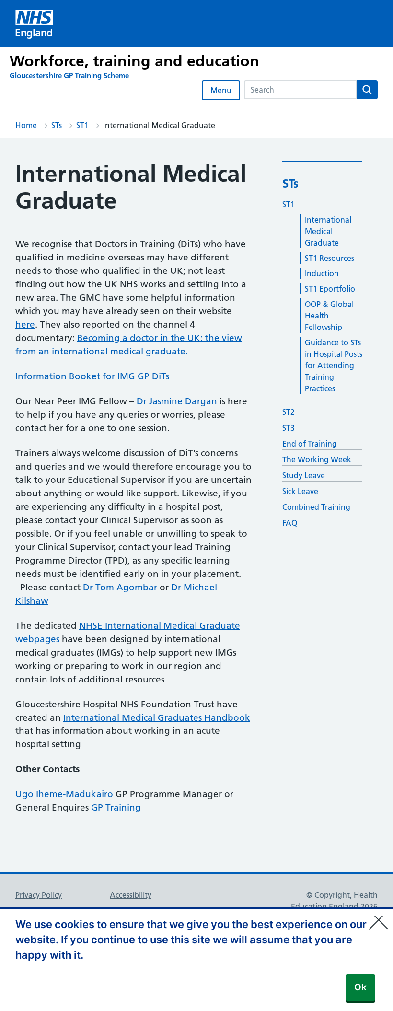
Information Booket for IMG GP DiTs (92, 376)
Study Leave (303, 475)
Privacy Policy (38, 895)
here (25, 324)
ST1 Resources (329, 258)
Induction (322, 273)
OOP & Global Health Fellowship (329, 315)
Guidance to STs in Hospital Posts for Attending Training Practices (333, 365)
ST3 (288, 428)
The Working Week (316, 459)
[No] (381, 916)
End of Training (309, 443)
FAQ (289, 523)
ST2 (288, 412)
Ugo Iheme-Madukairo (64, 793)
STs (56, 125)
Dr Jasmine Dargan (177, 401)
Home (26, 125)
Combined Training (316, 507)
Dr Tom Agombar (120, 587)
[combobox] (300, 89)
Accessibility (130, 895)
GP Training (116, 807)
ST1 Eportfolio (330, 289)
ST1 (82, 125)
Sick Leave (300, 491)
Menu (220, 90)
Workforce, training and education (134, 61)
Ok (360, 987)
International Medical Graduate (328, 231)
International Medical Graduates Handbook (156, 717)
